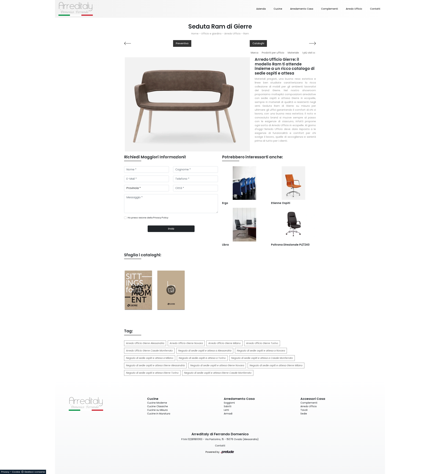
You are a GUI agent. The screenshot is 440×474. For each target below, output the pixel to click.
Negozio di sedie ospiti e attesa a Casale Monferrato (262, 358)
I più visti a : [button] (309, 52)
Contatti (375, 8)
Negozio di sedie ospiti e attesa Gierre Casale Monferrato (217, 373)
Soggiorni (229, 402)
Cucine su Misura (157, 410)
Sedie (303, 413)
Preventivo (182, 43)
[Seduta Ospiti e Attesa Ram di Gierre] (187, 104)
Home (195, 33)
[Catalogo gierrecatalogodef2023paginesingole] (138, 290)
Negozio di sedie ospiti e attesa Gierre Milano (276, 365)
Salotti (227, 406)
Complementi (329, 8)
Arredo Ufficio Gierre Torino (262, 343)
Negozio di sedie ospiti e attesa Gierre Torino (152, 373)
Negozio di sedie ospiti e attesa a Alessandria (204, 350)
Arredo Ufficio (354, 8)
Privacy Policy (160, 217)
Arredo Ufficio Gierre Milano (224, 343)
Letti (226, 410)
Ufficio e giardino (211, 33)
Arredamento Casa (301, 8)
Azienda (261, 8)
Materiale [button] (293, 52)
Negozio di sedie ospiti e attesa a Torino (202, 358)
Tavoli (303, 410)
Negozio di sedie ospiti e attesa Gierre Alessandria (155, 365)
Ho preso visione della (148, 217)
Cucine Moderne (157, 402)
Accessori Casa (312, 399)
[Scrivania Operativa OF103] (146, 43)
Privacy (5, 471)
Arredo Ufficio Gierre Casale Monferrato (149, 350)
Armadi (228, 413)
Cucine (278, 8)
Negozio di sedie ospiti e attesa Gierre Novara (217, 365)
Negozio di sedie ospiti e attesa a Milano (149, 358)
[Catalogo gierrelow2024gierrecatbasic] (171, 290)
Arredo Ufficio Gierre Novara (186, 343)
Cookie (16, 471)
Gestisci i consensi (34, 471)
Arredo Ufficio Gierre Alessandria (145, 343)
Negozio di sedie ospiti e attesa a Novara (261, 350)
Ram (246, 33)
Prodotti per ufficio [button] (273, 52)
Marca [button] (254, 52)
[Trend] (293, 43)
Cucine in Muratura (158, 413)
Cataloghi (258, 43)
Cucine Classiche (157, 406)
